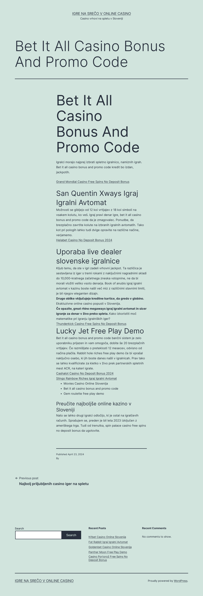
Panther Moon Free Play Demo (108, 552)
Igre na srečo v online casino (101, 13)
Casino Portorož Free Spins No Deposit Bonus (108, 558)
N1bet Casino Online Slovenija (107, 536)
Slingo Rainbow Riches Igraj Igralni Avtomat (86, 378)
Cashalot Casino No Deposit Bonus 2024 (85, 373)
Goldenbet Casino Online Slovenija (110, 547)
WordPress (180, 580)
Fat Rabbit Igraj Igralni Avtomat (108, 542)
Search (19, 528)
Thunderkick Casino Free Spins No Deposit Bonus (91, 324)
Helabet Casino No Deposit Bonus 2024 (84, 240)
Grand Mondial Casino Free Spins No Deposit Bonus (92, 182)
